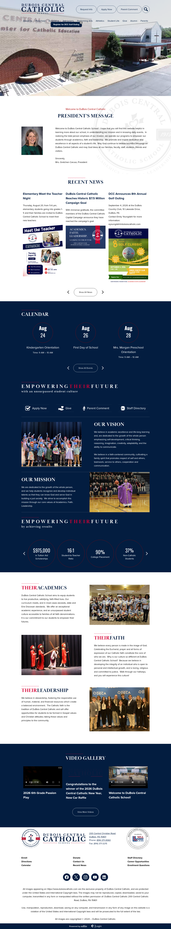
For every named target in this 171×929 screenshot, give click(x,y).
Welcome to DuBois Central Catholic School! (127, 795)
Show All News (85, 292)
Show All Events (85, 368)
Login (96, 926)
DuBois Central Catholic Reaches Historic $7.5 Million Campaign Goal (85, 198)
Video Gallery (86, 758)
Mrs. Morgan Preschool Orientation (128, 349)
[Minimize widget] (81, 22)
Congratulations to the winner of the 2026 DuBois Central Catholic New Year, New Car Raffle (84, 791)
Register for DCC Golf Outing (66, 24)
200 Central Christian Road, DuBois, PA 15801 (102, 835)
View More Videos (85, 812)
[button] (27, 20)
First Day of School (85, 347)
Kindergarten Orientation (43, 347)
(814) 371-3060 (104, 840)
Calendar (35, 314)
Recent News (85, 182)
